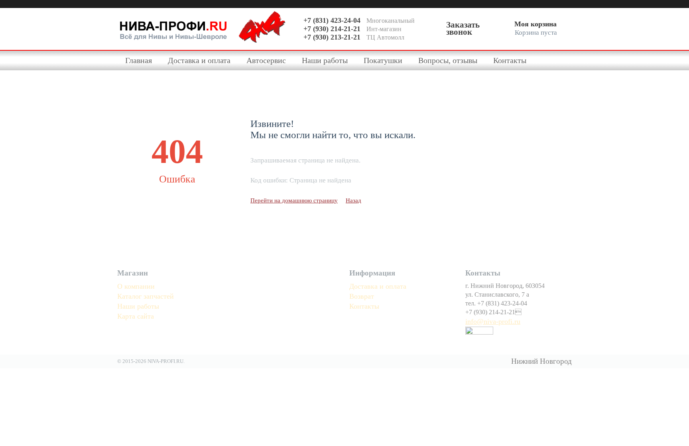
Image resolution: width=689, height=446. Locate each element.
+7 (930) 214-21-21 (331, 29)
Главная (138, 60)
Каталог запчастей (145, 296)
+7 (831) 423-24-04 (331, 20)
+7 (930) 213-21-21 (331, 37)
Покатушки (383, 60)
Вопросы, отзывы (447, 60)
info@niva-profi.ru (492, 321)
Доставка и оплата (199, 60)
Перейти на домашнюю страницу (294, 200)
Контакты (509, 60)
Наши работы (325, 60)
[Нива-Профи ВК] (479, 336)
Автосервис (266, 60)
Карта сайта (135, 316)
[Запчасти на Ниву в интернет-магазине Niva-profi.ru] (173, 29)
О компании (136, 286)
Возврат (361, 296)
